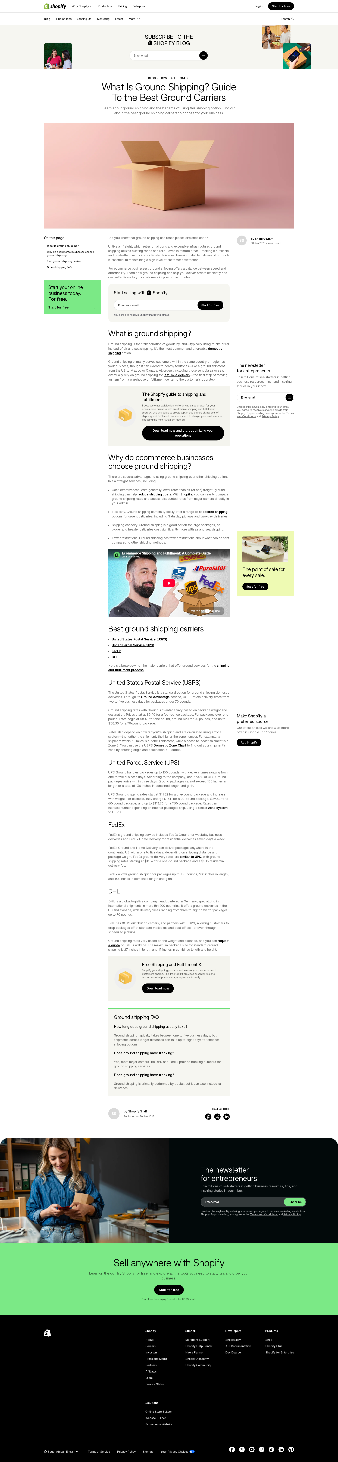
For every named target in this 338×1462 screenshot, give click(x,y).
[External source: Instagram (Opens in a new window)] (261, 1449)
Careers (150, 1346)
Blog (47, 19)
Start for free (281, 6)
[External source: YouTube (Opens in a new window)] (252, 1449)
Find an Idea (64, 19)
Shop (268, 1339)
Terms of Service (99, 1451)
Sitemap (148, 1451)
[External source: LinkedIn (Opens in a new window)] (281, 1449)
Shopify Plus (273, 1346)
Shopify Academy (197, 1359)
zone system (218, 808)
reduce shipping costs (154, 494)
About (149, 1339)
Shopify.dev (233, 1339)
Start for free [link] (210, 305)
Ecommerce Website (158, 1424)
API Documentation (238, 1346)
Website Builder (155, 1418)
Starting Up (84, 19)
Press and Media (156, 1359)
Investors (151, 1352)
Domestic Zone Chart (170, 745)
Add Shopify (249, 742)
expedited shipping (213, 512)
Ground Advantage (155, 697)
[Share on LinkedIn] (226, 1117)
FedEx (116, 651)
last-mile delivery (177, 375)
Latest (119, 19)
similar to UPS (190, 857)
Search (285, 19)
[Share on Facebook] (208, 1117)
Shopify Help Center (198, 1346)
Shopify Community (198, 1365)
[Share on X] (217, 1117)
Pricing (122, 6)
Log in (258, 6)
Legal (149, 1378)
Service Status (154, 1384)
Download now (158, 988)
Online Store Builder (158, 1411)
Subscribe (295, 1202)
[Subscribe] (203, 55)
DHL (115, 657)
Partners (151, 1365)
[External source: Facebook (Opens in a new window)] (232, 1449)
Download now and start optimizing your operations (183, 433)
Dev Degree (233, 1352)
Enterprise (139, 6)
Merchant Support (197, 1339)
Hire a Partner (194, 1352)
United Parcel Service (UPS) (133, 645)
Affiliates (151, 1371)
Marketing (103, 19)
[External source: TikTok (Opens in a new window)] (271, 1449)
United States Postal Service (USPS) (139, 639)
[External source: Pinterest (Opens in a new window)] (291, 1449)
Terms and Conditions (264, 1214)
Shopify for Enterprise (279, 1352)
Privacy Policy (270, 416)
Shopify (186, 494)
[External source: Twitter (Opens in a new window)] (242, 1449)
